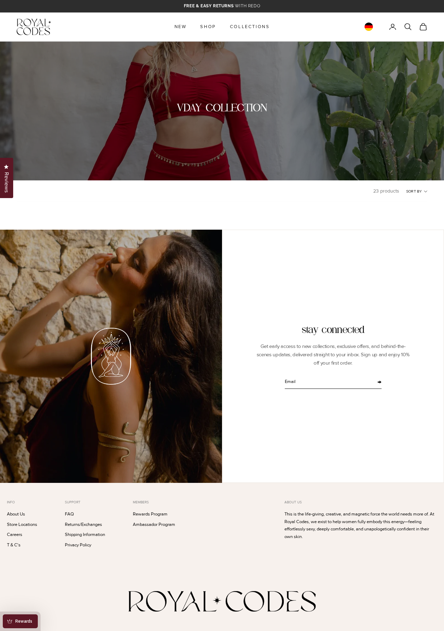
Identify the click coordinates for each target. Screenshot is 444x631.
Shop (208, 26)
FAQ (69, 514)
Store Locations (22, 524)
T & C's (13, 545)
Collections (250, 26)
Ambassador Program (154, 524)
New (180, 26)
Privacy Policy (78, 545)
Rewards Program (150, 514)
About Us (16, 514)
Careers (14, 534)
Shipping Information (85, 534)
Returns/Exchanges (83, 524)
